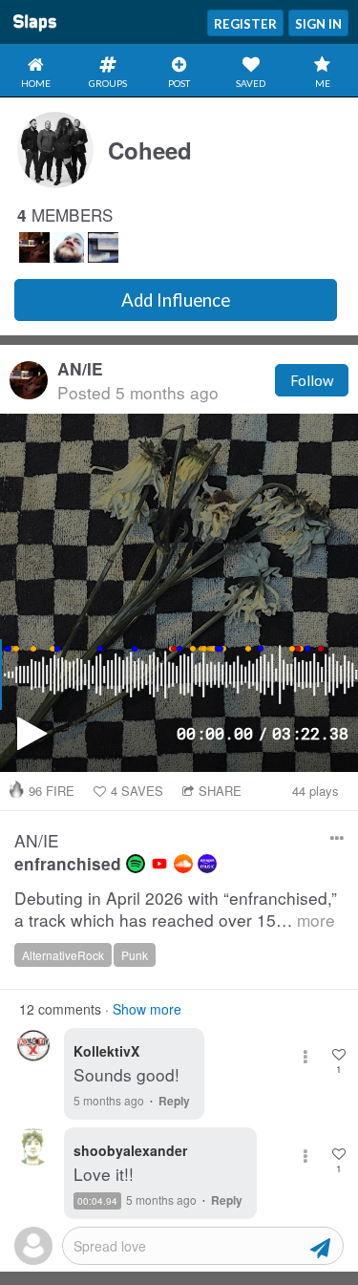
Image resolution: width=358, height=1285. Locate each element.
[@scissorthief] (103, 247)
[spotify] (135, 863)
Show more (147, 1008)
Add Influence (175, 300)
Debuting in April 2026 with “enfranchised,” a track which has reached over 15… (175, 909)
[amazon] (207, 863)
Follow (311, 380)
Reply (174, 1100)
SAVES (137, 791)
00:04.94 (97, 1201)
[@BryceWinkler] (68, 247)
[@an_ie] (34, 247)
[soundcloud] (183, 863)
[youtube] (159, 863)
